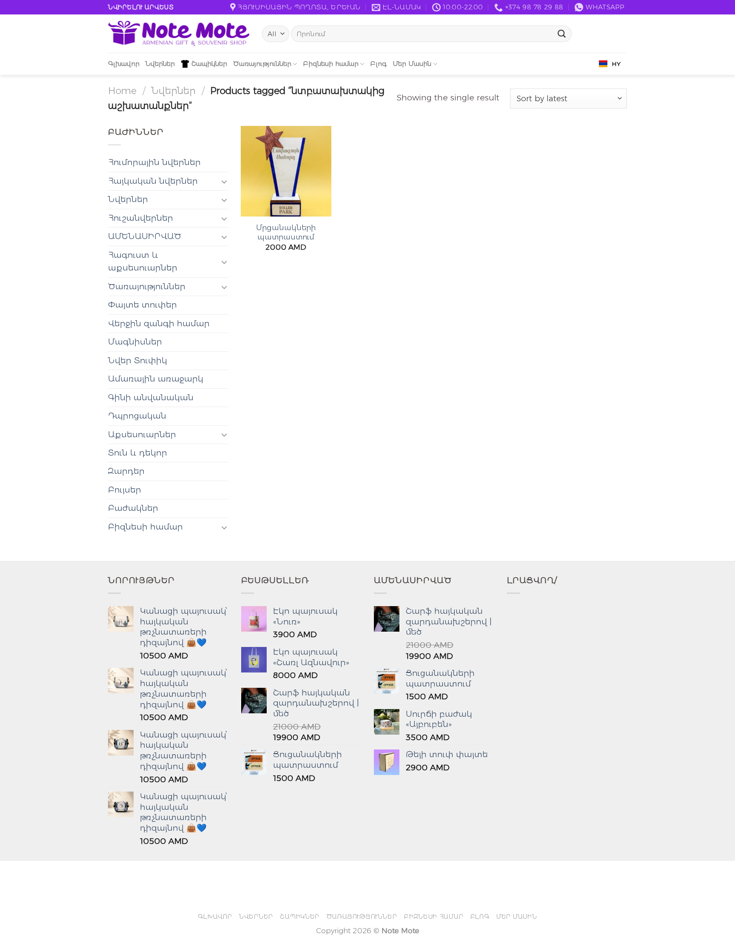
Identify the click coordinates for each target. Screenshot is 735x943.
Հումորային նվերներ (154, 162)
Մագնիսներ (135, 342)
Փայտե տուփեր (142, 305)
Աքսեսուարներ (142, 434)
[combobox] (610, 63)
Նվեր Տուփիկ (137, 360)
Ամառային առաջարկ (155, 379)
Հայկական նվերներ (153, 181)
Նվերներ (160, 64)
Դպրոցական (137, 416)
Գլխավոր (124, 64)
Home (122, 90)
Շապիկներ (209, 64)
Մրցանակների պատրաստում (286, 232)
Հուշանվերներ (140, 218)
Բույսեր (124, 490)
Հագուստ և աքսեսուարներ (142, 261)
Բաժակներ (133, 508)
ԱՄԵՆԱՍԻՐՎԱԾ (144, 236)
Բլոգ (378, 64)
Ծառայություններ (262, 64)
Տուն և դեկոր (137, 453)
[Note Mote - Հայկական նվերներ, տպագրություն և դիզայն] (178, 33)
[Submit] (561, 34)
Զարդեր (126, 471)
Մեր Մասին (412, 64)
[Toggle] (224, 181)
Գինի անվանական (151, 397)
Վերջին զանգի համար (159, 323)
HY (616, 64)
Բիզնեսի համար (331, 64)
